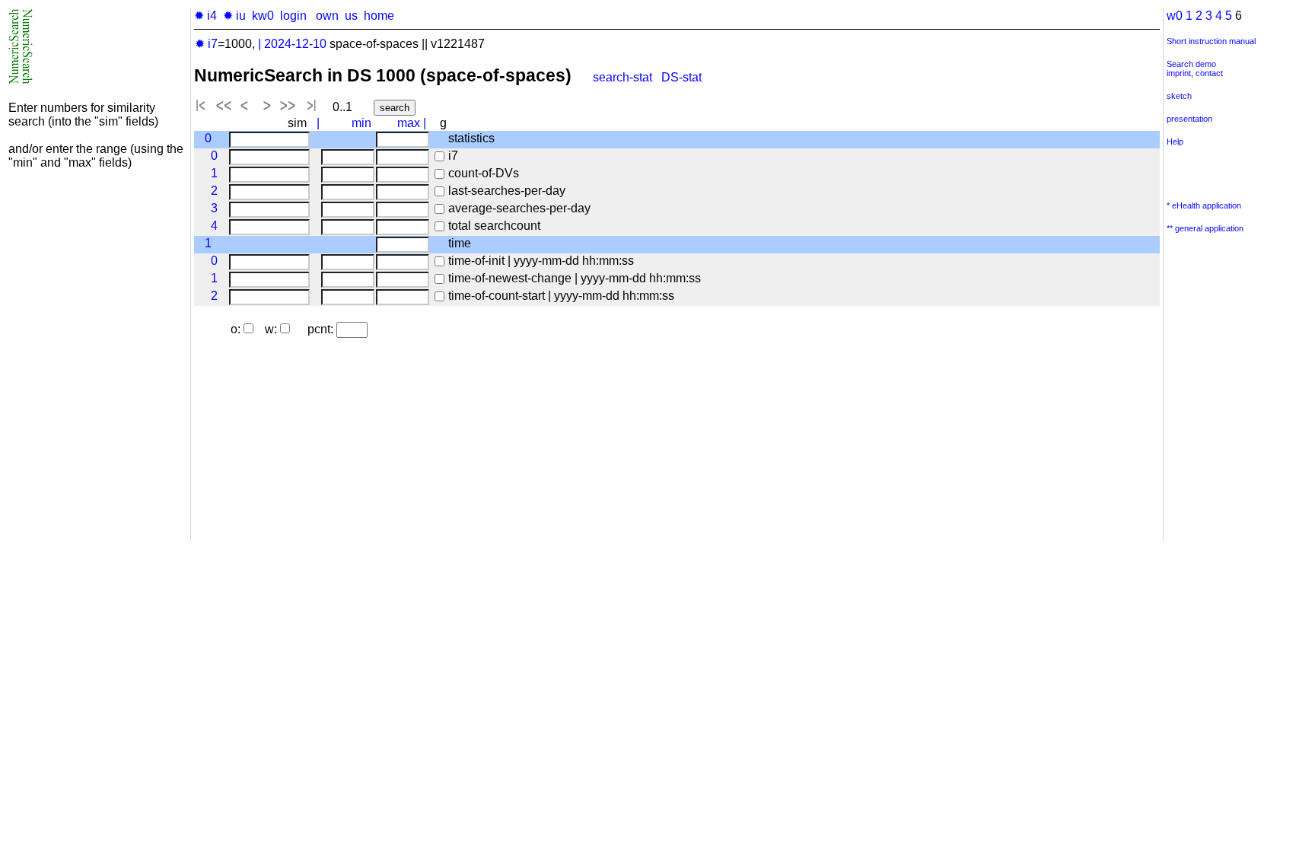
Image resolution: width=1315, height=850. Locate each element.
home (379, 15)
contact (1209, 73)
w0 (1175, 15)
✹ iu (234, 15)
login (293, 15)
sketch (1179, 95)
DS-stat (683, 77)
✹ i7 (206, 43)
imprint (1179, 73)
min (361, 122)
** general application (1205, 228)
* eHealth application (1204, 205)
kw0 (263, 15)
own (327, 15)
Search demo (1191, 63)
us (351, 15)
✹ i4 (205, 15)
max (408, 122)
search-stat (622, 77)
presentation (1189, 118)
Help (1175, 141)
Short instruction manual (1211, 41)
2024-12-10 (295, 43)
